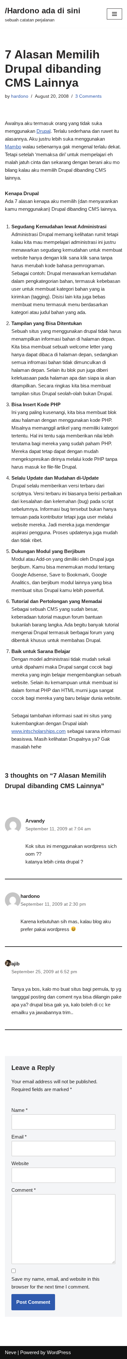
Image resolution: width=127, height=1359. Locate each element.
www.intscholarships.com (38, 731)
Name (19, 1110)
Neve (10, 1352)
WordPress (59, 1352)
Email (19, 1136)
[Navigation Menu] (114, 13)
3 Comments (88, 96)
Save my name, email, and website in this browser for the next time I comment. (55, 1283)
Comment (23, 1190)
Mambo (13, 146)
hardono (19, 96)
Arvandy (35, 821)
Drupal (43, 131)
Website (20, 1163)
